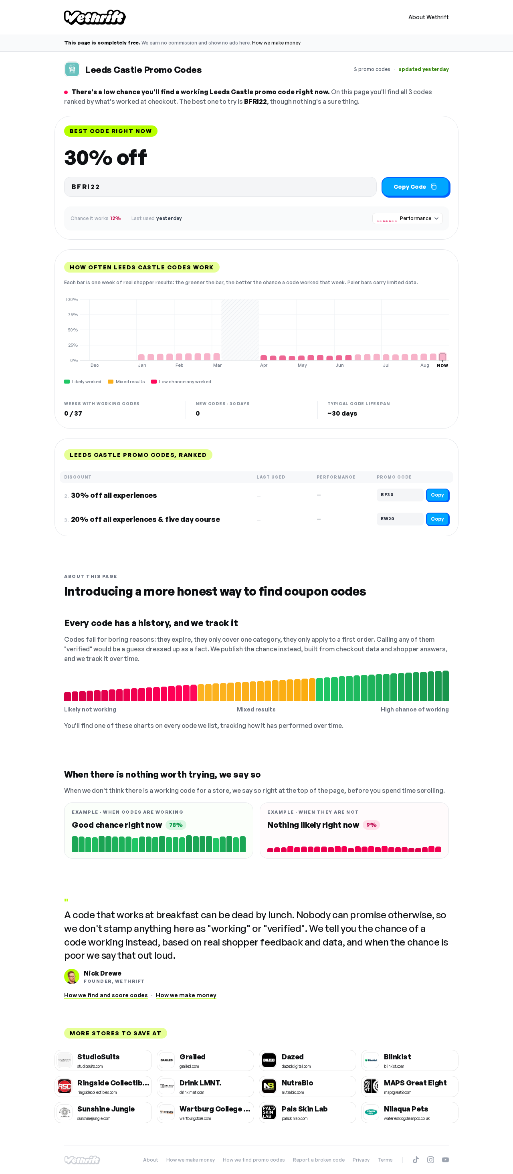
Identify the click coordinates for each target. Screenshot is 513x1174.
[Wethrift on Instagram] (430, 1159)
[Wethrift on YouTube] (445, 1159)
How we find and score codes (106, 995)
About (150, 1160)
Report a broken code (319, 1160)
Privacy (361, 1160)
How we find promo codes (254, 1160)
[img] (256, 332)
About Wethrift (428, 17)
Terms (385, 1160)
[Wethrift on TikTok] (415, 1159)
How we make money (276, 43)
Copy (437, 495)
